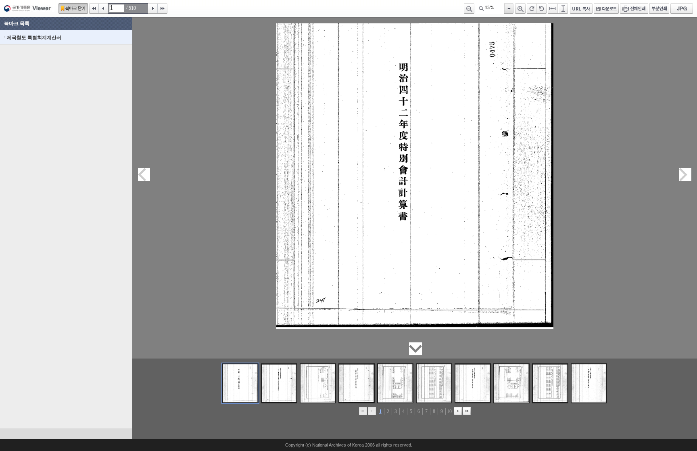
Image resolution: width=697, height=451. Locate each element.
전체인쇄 (634, 8)
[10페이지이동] (589, 383)
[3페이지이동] (318, 383)
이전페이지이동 (144, 174)
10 (449, 411)
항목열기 (508, 8)
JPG (681, 8)
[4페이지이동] (356, 383)
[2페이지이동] (279, 383)
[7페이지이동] (473, 383)
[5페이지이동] (395, 383)
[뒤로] (458, 411)
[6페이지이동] (434, 383)
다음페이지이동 (685, 174)
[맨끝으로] (467, 411)
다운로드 (606, 8)
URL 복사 (581, 8)
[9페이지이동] (550, 383)
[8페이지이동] (511, 383)
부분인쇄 (659, 8)
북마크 (73, 8)
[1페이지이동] (240, 383)
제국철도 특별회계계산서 (34, 37)
